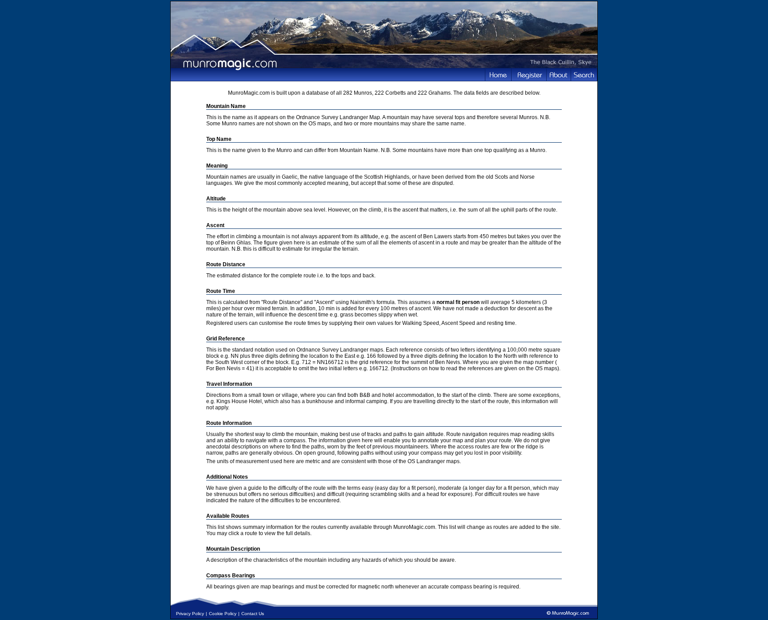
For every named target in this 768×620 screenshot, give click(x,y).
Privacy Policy (190, 613)
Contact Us (252, 613)
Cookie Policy (222, 613)
